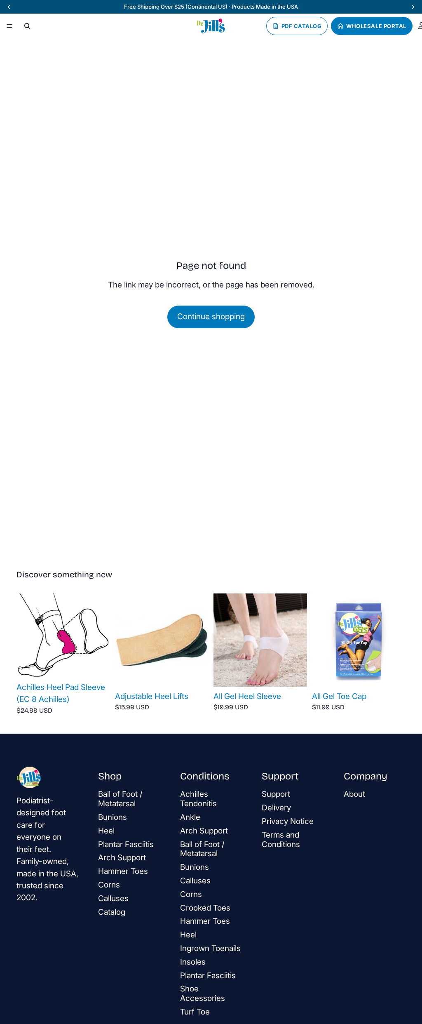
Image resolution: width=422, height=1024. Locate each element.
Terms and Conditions (281, 839)
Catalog (111, 911)
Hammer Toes (123, 871)
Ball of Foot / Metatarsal (120, 798)
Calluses (113, 898)
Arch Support (122, 857)
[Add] (294, 674)
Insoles (193, 962)
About (354, 794)
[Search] (27, 26)
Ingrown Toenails (210, 948)
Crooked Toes (205, 907)
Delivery (276, 807)
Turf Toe (195, 1012)
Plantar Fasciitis (126, 844)
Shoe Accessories (202, 993)
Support (276, 794)
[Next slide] (101, 635)
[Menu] (9, 25)
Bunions (112, 817)
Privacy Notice (288, 821)
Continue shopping (211, 316)
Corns (109, 885)
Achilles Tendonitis (198, 798)
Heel (106, 831)
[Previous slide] (25, 635)
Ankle (190, 817)
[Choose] (97, 665)
